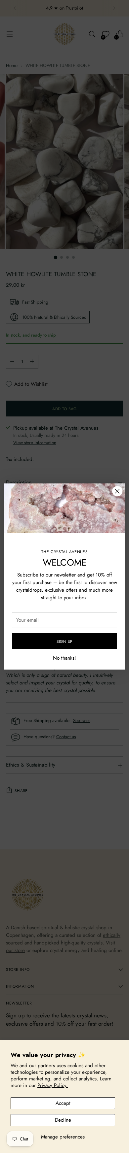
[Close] (117, 491)
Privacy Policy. (52, 1085)
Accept (63, 1103)
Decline (63, 1120)
